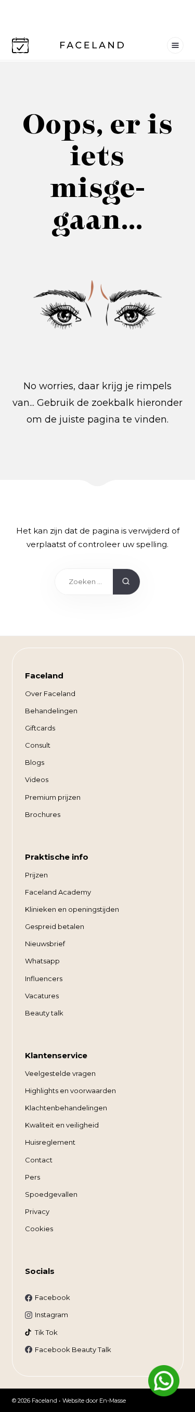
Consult (37, 745)
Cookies (39, 1228)
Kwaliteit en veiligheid (62, 1125)
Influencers (43, 978)
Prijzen (36, 875)
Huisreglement (50, 1142)
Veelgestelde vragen (60, 1073)
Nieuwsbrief (45, 943)
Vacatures (42, 996)
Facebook (52, 1297)
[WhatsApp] (163, 1380)
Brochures (42, 814)
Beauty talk (44, 1013)
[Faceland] (92, 46)
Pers (32, 1177)
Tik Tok (46, 1332)
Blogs (34, 762)
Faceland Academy (58, 892)
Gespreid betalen (54, 926)
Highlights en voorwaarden (70, 1090)
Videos (36, 779)
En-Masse (112, 1400)
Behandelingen (51, 711)
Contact (39, 1160)
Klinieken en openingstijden (72, 909)
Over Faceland (50, 693)
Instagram (51, 1314)
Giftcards (40, 728)
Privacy (37, 1211)
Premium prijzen (53, 797)
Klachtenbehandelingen (66, 1108)
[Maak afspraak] (20, 45)
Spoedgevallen (51, 1194)
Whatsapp (42, 961)
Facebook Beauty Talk (73, 1349)
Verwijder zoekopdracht (100, 584)
